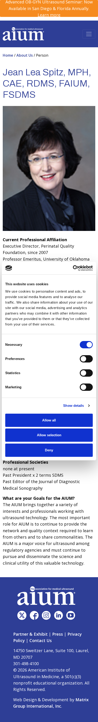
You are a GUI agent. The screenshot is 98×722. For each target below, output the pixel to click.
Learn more (49, 15)
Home (8, 55)
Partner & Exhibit (30, 634)
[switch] (86, 358)
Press (57, 634)
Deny (49, 450)
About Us (25, 55)
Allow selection (49, 435)
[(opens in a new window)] (21, 615)
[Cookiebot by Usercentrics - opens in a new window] (73, 268)
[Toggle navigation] (89, 34)
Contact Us (40, 640)
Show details (73, 405)
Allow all (49, 420)
